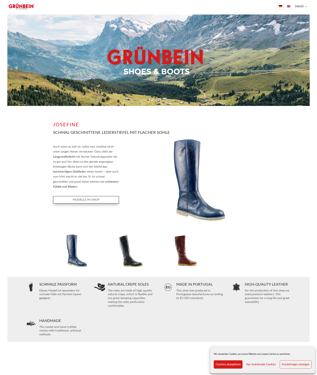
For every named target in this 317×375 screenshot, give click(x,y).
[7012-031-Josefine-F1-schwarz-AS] (131, 267)
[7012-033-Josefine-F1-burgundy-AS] (186, 267)
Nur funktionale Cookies (261, 364)
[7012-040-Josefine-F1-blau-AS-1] (77, 267)
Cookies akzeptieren (228, 364)
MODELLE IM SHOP (86, 199)
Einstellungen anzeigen (295, 364)
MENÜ (299, 6)
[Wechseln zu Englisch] (288, 9)
